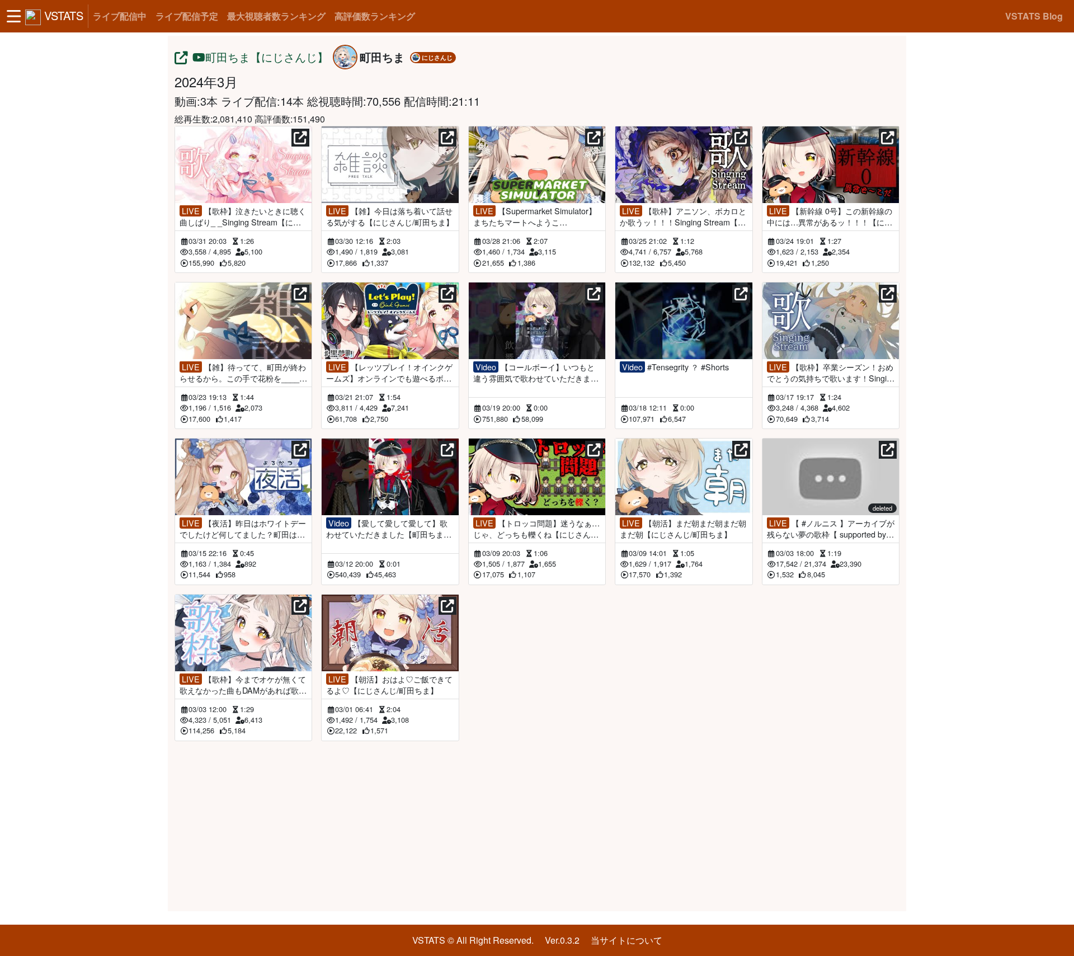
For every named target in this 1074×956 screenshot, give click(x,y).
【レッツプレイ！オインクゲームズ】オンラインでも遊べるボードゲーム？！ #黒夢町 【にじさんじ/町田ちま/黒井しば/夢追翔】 (389, 372)
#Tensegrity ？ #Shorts (675, 367)
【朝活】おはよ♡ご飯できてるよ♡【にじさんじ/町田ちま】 (389, 685)
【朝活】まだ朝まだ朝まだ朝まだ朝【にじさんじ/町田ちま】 (683, 528)
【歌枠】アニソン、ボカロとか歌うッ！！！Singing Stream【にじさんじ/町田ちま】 (683, 216)
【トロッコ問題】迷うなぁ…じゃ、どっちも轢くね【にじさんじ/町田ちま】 (537, 528)
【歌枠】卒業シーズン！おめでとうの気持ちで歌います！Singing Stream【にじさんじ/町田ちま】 (830, 372)
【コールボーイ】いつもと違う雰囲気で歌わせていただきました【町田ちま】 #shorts (536, 372)
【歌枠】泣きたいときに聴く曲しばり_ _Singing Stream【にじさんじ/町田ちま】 (243, 216)
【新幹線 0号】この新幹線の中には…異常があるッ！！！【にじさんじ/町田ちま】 (829, 216)
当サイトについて (626, 940)
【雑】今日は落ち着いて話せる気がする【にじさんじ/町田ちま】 (390, 216)
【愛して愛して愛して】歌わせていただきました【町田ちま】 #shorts (388, 528)
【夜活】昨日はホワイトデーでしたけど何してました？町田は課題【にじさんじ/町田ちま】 (243, 528)
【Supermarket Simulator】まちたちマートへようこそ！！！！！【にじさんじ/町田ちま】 (534, 216)
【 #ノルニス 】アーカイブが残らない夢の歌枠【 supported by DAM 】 (830, 528)
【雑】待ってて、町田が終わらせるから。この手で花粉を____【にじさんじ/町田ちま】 (243, 372)
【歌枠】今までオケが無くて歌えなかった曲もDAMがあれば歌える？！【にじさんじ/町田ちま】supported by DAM (243, 685)
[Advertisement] (537, 824)
